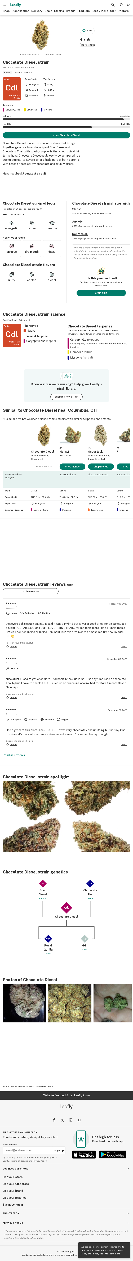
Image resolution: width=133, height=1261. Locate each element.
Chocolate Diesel (45, 1086)
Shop (6, 11)
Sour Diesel (57, 147)
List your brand (13, 1190)
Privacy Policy (99, 1254)
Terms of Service (19, 1161)
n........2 (12, 662)
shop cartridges (68, 474)
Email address (10, 1144)
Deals (48, 11)
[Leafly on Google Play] (112, 1155)
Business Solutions (15, 1169)
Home (6, 1086)
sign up (59, 1150)
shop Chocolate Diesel (66, 135)
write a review (31, 591)
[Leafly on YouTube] (79, 1120)
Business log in (13, 1204)
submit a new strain (66, 396)
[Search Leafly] (113, 5)
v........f (11, 607)
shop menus (72, 466)
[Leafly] (16, 5)
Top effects (31, 79)
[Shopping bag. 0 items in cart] (128, 5)
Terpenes (8, 105)
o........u (12, 714)
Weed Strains (18, 1086)
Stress (76, 209)
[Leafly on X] (62, 1120)
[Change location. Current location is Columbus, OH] (121, 5)
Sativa (30, 1086)
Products (83, 11)
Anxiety (77, 221)
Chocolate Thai (13, 151)
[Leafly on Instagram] (70, 1120)
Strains (59, 11)
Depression (80, 234)
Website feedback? (66, 1095)
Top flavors (49, 79)
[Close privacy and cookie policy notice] (127, 1245)
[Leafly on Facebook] (54, 1120)
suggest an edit (35, 173)
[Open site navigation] (5, 5)
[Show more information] (41, 208)
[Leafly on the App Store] (84, 1155)
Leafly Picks (100, 11)
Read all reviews (14, 755)
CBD (113, 11)
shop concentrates (98, 474)
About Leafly (11, 1213)
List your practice (14, 1197)
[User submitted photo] (24, 1003)
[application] (66, 816)
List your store (13, 1177)
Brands (70, 11)
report (124, 646)
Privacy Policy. (40, 1161)
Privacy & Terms (13, 1223)
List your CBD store (16, 1184)
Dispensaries (20, 11)
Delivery (36, 11)
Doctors (123, 11)
